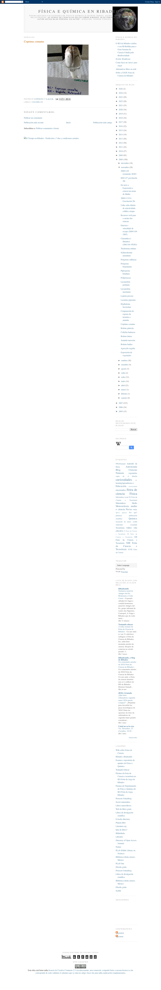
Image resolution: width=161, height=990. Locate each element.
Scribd (118, 890)
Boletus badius (126, 344)
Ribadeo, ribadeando (124, 756)
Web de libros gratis (123, 809)
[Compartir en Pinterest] (69, 99)
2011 (121, 147)
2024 (121, 92)
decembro (125, 163)
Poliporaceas (126, 277)
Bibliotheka (120, 833)
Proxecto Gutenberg (124, 798)
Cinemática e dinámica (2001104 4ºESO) (129, 241)
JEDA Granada (125, 692)
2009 (121, 155)
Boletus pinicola (127, 328)
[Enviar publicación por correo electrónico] (56, 99)
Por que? (133, 512)
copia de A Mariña (126, 476)
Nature (118, 846)
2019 (121, 113)
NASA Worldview (123, 59)
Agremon (120, 933)
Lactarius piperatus (128, 300)
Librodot (119, 836)
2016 (121, 126)
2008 (121, 159)
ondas (135, 509)
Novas (129, 509)
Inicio (68, 122)
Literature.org (121, 826)
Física (133, 493)
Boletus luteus (126, 336)
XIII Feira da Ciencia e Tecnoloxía (126, 546)
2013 (121, 138)
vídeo (129, 527)
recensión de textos (123, 521)
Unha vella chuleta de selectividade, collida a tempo (128, 208)
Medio (134, 503)
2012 (121, 142)
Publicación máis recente (34, 122)
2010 (121, 151)
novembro (125, 167)
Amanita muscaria (128, 340)
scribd (135, 521)
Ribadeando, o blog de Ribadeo (126, 658)
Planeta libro (121, 822)
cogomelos (37, 102)
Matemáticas (121, 503)
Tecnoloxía (120, 527)
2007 (121, 403)
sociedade (133, 524)
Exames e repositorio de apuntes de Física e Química (125, 763)
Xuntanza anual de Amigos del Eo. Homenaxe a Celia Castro (125, 594)
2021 (121, 105)
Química (133, 518)
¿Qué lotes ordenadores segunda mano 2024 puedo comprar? (126, 699)
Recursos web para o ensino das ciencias (128, 218)
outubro (124, 360)
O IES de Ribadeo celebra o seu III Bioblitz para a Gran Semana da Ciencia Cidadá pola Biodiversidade (126, 49)
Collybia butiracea (128, 332)
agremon (39, 99)
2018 (121, 117)
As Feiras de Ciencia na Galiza (65, 17)
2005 (121, 411)
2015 (121, 130)
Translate (124, 571)
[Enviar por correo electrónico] (60, 99)
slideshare (119, 524)
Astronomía (131, 466)
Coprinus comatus (128, 324)
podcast (124, 512)
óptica (118, 512)
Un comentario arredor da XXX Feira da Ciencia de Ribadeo (127, 664)
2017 (121, 122)
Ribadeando (123, 588)
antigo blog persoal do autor (62, 19)
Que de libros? (121, 829)
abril (123, 385)
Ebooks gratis (121, 867)
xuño (123, 377)
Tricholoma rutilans (128, 248)
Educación (121, 486)
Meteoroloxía (122, 506)
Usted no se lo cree (126, 726)
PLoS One (120, 863)
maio (123, 381)
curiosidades (124, 479)
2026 (121, 88)
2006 (121, 407)
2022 (121, 101)
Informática (120, 497)
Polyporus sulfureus (128, 259)
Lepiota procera (127, 296)
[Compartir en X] (65, 99)
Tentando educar (125, 624)
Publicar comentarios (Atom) (47, 128)
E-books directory (123, 819)
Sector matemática (123, 802)
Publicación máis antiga (102, 122)
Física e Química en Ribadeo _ (81, 11)
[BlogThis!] (62, 99)
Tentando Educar (122, 769)
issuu (126, 497)
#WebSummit (121, 463)
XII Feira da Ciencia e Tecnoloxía (126, 539)
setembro (125, 364)
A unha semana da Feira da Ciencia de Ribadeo (125, 629)
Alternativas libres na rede (126, 69)
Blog (118, 469)
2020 (121, 109)
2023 (121, 97)
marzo (124, 389)
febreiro (124, 393)
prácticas (119, 515)
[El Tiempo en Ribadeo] (51, 138)
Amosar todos (133, 737)
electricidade (133, 486)
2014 (121, 134)
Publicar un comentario (33, 117)
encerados (121, 489)
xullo (123, 373)
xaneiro (124, 397)
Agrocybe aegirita (128, 348)
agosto (124, 368)
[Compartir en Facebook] (67, 99)
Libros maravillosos (123, 805)
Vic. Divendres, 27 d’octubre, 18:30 (125, 729)
